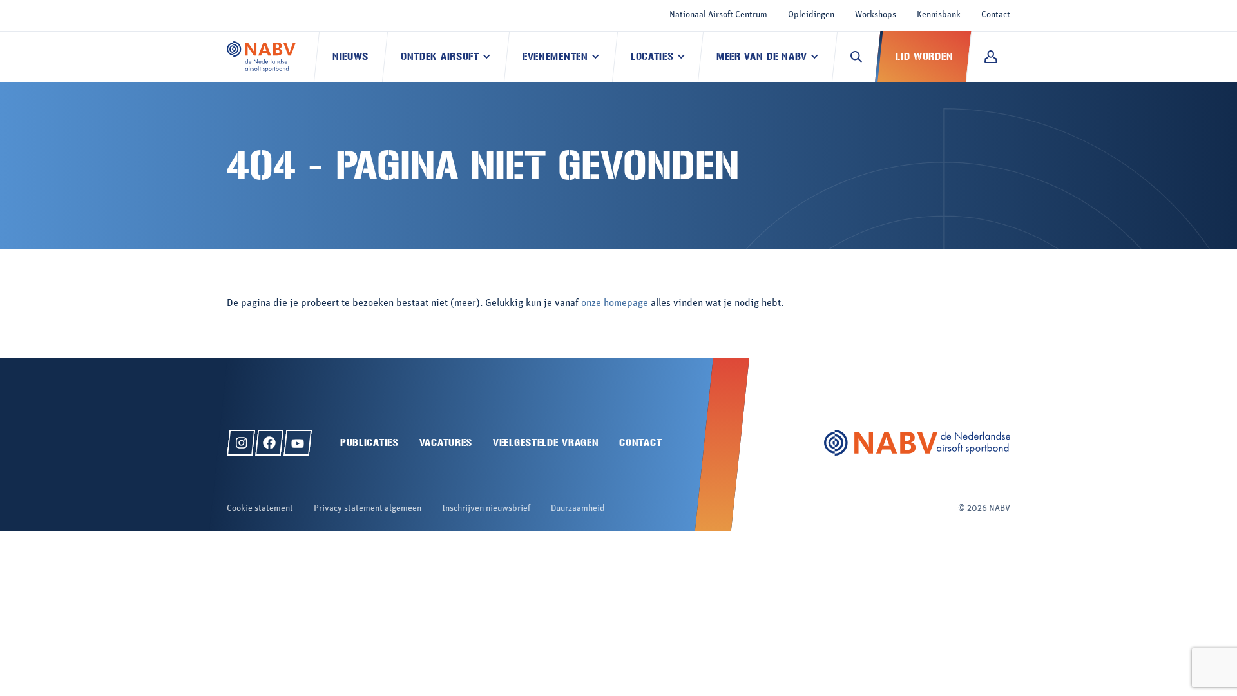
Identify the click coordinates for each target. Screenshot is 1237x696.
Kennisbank (939, 15)
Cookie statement (260, 509)
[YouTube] (297, 443)
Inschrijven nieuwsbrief (486, 509)
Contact (995, 15)
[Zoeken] (856, 57)
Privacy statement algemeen (367, 509)
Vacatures (445, 442)
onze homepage (614, 303)
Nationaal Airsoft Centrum (718, 15)
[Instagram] (241, 443)
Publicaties (369, 442)
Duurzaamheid (578, 509)
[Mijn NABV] (990, 57)
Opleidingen (811, 15)
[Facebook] (269, 443)
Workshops (875, 15)
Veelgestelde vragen (546, 442)
